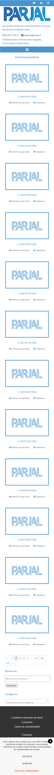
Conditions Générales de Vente (27, 717)
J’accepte (27, 756)
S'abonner (40, 102)
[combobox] (27, 701)
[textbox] (27, 702)
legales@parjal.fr (32, 35)
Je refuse (27, 763)
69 (8, 662)
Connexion (27, 722)
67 (36, 658)
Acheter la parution (20, 102)
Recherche (11, 686)
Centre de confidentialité (27, 726)
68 (42, 658)
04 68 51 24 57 (11, 35)
